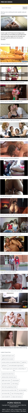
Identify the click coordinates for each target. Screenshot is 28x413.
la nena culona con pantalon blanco (11, 362)
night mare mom (6, 380)
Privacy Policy (18, 409)
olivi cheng (15, 383)
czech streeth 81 (6, 397)
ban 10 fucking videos (17, 393)
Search (25, 8)
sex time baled (22, 390)
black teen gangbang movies (9, 387)
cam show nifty (6, 393)
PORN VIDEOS (14, 402)
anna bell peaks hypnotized (16, 365)
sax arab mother (6, 383)
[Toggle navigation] (25, 2)
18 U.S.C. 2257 (10, 409)
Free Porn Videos (15, 411)
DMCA (3, 409)
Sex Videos (23, 411)
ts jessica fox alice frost (8, 374)
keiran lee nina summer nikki (9, 390)
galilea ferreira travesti (7, 359)
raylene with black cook (8, 355)
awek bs (24, 362)
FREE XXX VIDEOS (6, 2)
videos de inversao (17, 397)
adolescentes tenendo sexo (9, 377)
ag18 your (4, 365)
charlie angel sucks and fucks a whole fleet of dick (14, 369)
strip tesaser (15, 380)
